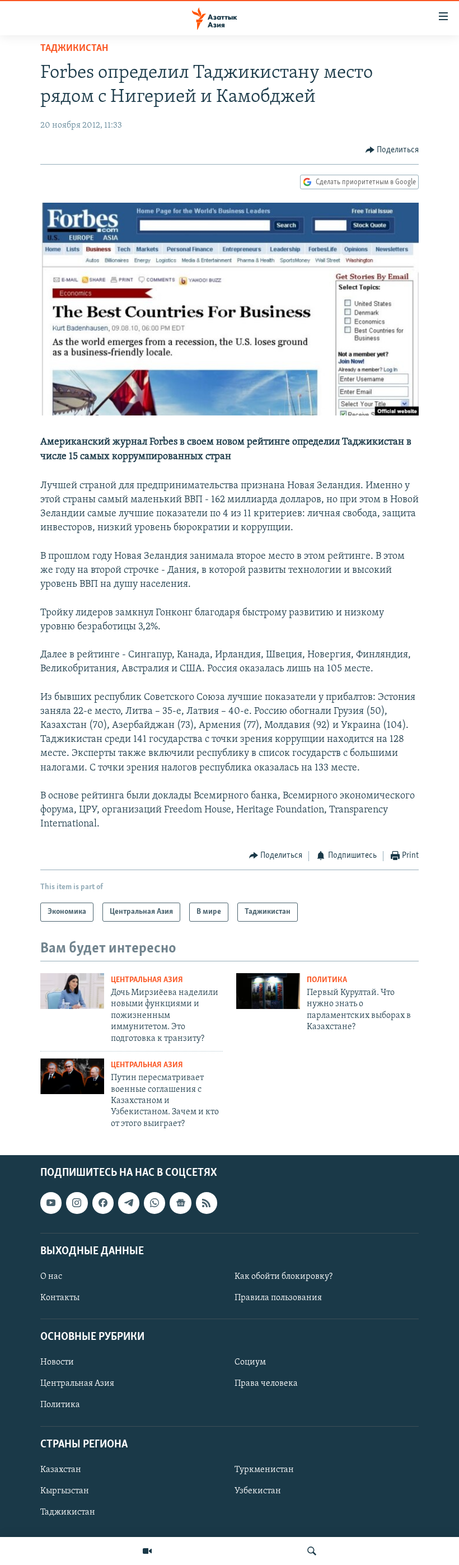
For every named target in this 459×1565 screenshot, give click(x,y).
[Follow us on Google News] (180, 1203)
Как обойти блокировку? (283, 1276)
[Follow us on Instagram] (76, 1203)
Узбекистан (258, 1491)
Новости (57, 1362)
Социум (250, 1362)
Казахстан (60, 1469)
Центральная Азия (147, 980)
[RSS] (206, 1203)
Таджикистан (74, 49)
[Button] (392, 150)
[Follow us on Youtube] (51, 1203)
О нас (51, 1276)
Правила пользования (278, 1297)
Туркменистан (264, 1469)
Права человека (266, 1384)
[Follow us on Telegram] (128, 1203)
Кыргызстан (64, 1491)
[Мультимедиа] (147, 1551)
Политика (327, 980)
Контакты (59, 1297)
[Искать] (312, 1551)
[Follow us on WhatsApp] (154, 1203)
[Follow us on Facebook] (103, 1203)
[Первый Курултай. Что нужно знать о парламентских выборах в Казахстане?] (268, 991)
